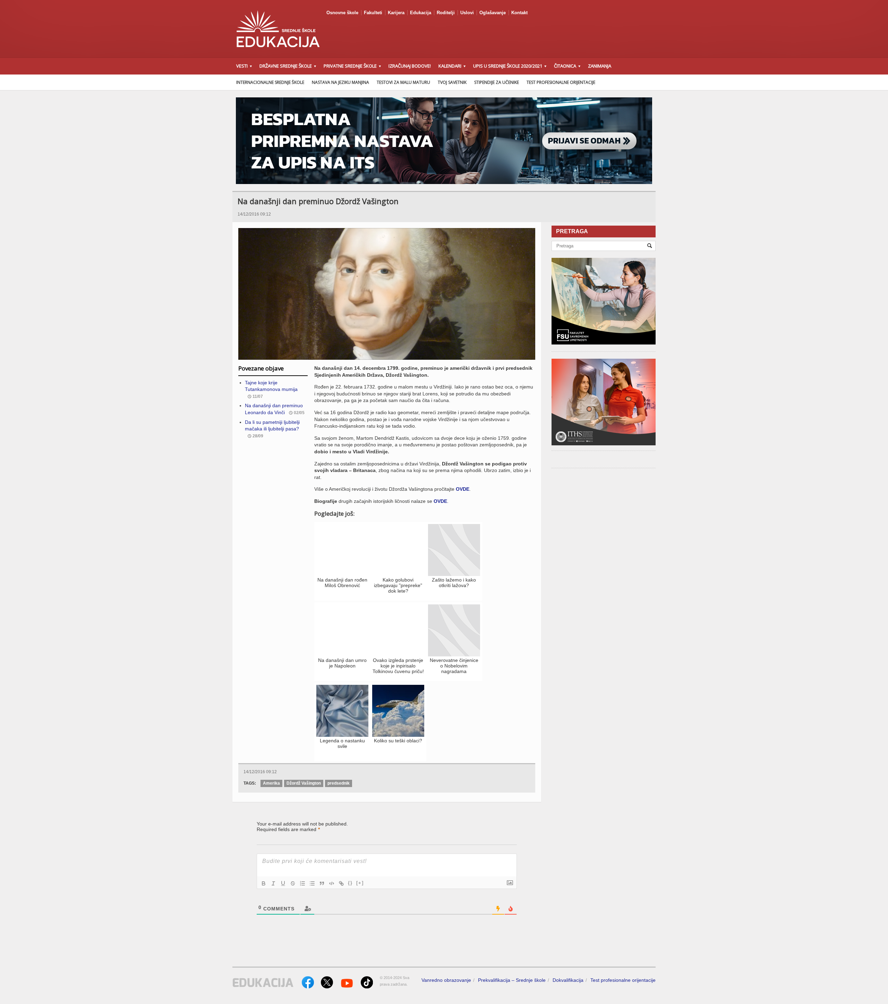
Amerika (271, 783)
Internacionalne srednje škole (270, 82)
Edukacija (420, 12)
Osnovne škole (342, 12)
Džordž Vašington (304, 783)
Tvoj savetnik (452, 82)
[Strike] (293, 883)
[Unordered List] (312, 883)
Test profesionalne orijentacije (561, 82)
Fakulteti (373, 12)
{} (350, 882)
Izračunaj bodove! (409, 66)
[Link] (341, 883)
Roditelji (446, 12)
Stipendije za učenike (496, 82)
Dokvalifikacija (568, 980)
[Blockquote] (322, 883)
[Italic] (273, 883)
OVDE (462, 489)
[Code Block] (331, 883)
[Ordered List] (302, 883)
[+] (360, 882)
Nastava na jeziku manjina (340, 82)
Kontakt (519, 12)
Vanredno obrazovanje (446, 980)
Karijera (396, 12)
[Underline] (283, 883)
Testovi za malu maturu (403, 82)
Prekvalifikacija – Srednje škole (512, 980)
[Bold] (263, 883)
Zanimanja (599, 66)
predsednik (338, 783)
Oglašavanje (492, 12)
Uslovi (467, 12)
